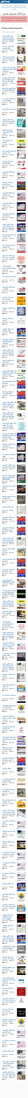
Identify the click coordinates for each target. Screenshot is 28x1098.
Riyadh (24, 6)
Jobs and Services (6, 7)
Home (3, 6)
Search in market (10, 32)
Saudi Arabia (9, 6)
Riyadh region (17, 6)
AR (26, 2)
